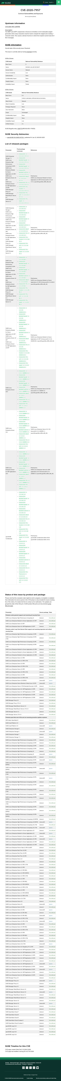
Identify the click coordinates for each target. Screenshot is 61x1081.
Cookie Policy (53, 1078)
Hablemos (30, 1064)
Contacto (24, 1064)
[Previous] (27, 16)
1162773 (19, 128)
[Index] (31, 16)
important (29, 51)
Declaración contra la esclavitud (27, 1062)
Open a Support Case (32, 1074)
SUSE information (13, 45)
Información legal (14, 1062)
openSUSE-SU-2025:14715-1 (15, 137)
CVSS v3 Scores (9, 89)
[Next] (34, 16)
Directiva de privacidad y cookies (42, 1078)
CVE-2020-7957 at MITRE (12, 26)
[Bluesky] (37, 1068)
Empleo (7, 1062)
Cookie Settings (30, 1078)
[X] (30, 1068)
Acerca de (38, 1062)
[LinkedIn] (34, 1068)
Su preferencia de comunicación (13, 1064)
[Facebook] (27, 1068)
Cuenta (46, 2)
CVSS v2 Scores (9, 58)
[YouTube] (23, 1068)
